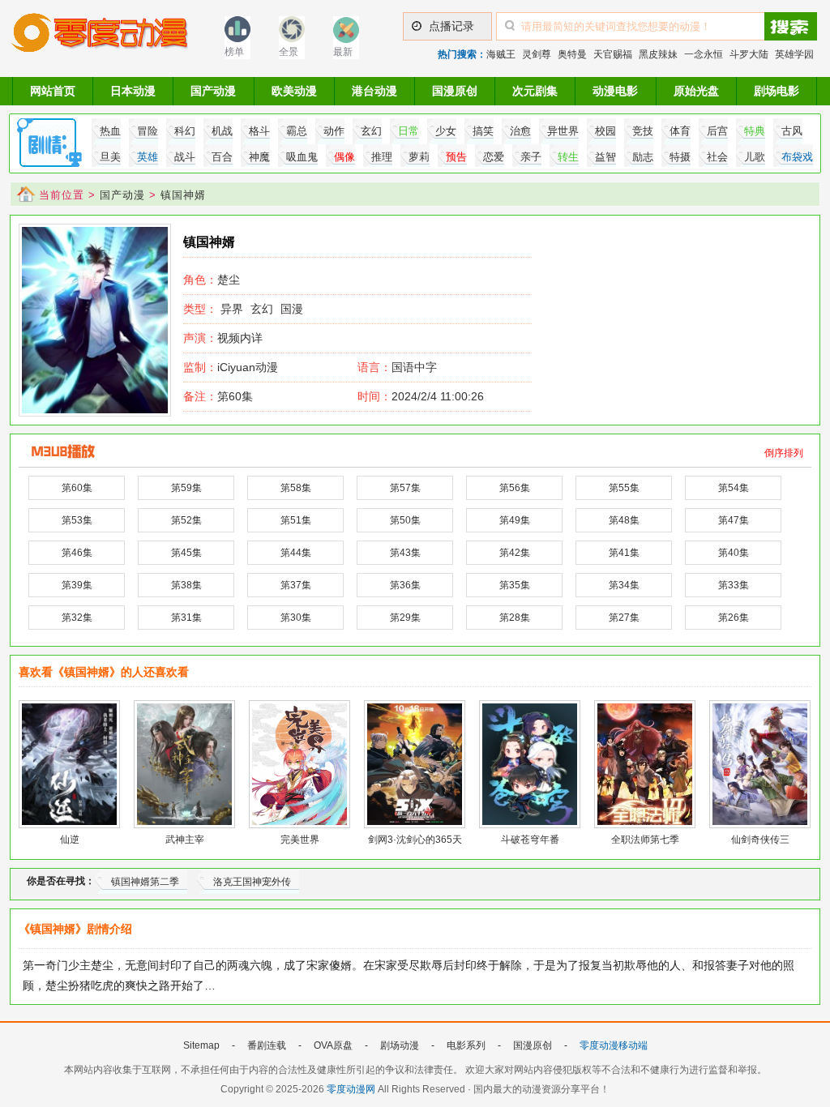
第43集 (405, 552)
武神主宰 (184, 839)
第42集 (514, 552)
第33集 (733, 585)
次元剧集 (535, 90)
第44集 (295, 552)
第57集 (405, 488)
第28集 (514, 617)
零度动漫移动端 (614, 1045)
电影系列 (466, 1045)
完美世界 (299, 839)
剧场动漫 (399, 1045)
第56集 (514, 488)
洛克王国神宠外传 (252, 881)
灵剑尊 (536, 54)
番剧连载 (266, 1045)
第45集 (186, 552)
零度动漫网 (351, 1089)
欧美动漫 (294, 90)
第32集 (77, 617)
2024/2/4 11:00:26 (420, 396)
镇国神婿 (183, 195)
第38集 (186, 585)
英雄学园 (794, 54)
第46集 (77, 552)
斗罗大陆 (748, 54)
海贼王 (501, 54)
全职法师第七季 (645, 839)
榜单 (234, 52)
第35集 (514, 585)
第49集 (514, 520)
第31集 (186, 617)
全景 (288, 52)
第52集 (186, 520)
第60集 (218, 396)
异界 (231, 308)
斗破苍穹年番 (530, 839)
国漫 (291, 308)
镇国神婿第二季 (145, 881)
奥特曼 (572, 54)
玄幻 (261, 308)
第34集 (624, 585)
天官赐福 (612, 54)
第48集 (624, 520)
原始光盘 (696, 90)
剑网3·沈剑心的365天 (415, 839)
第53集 (77, 520)
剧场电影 (776, 90)
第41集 (624, 552)
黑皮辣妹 (658, 54)
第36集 (405, 585)
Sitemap (201, 1045)
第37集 (295, 585)
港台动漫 (374, 90)
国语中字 (414, 367)
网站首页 (52, 90)
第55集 (624, 488)
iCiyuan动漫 (230, 367)
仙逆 (69, 839)
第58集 (295, 488)
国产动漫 (213, 90)
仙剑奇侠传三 (760, 839)
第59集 (186, 488)
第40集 (733, 552)
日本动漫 (133, 90)
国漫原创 (454, 90)
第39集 (77, 585)
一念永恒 (703, 54)
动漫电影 (615, 90)
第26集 (733, 617)
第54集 (733, 488)
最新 (343, 52)
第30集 (295, 617)
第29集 (405, 617)
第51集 (295, 520)
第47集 (733, 520)
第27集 (624, 617)
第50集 (405, 520)
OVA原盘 (333, 1045)
